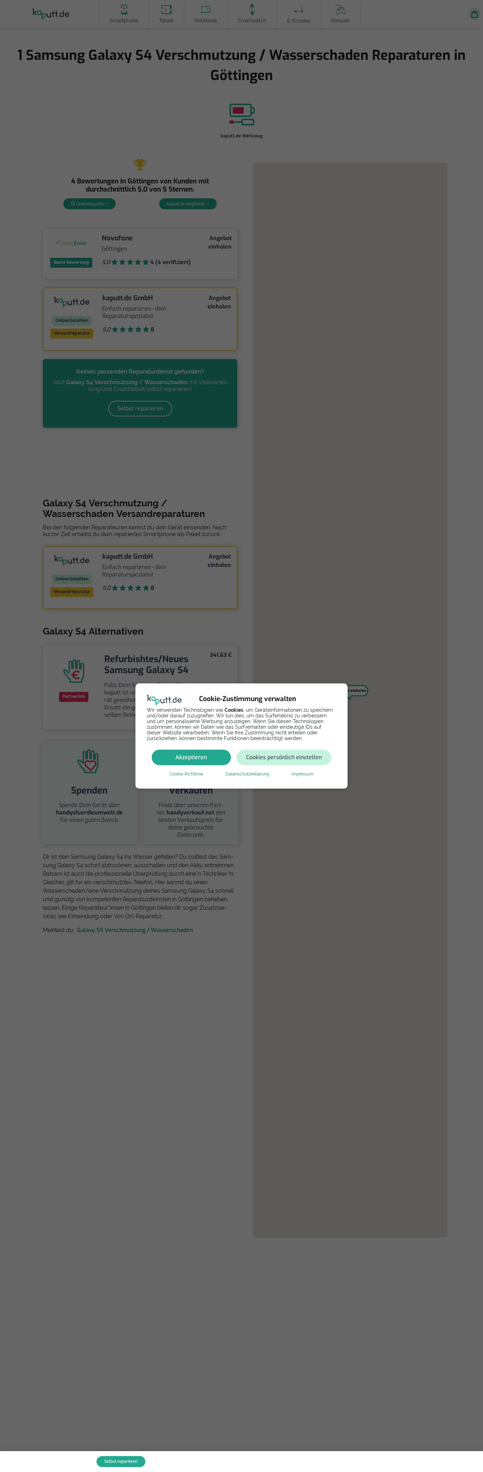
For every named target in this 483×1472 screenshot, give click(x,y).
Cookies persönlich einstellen (284, 757)
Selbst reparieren (121, 1461)
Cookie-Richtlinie (186, 774)
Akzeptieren (191, 757)
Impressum (303, 774)
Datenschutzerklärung (247, 774)
